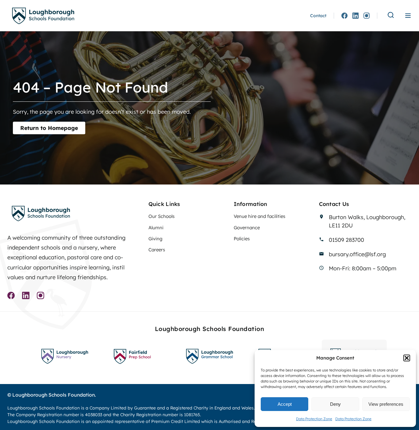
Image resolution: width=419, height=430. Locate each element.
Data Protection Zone (314, 419)
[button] (407, 358)
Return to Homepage (49, 127)
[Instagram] (366, 16)
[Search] (391, 15)
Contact (318, 15)
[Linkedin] (355, 16)
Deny (335, 404)
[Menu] (408, 15)
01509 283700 (346, 239)
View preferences (385, 404)
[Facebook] (344, 16)
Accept (285, 404)
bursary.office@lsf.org (357, 254)
